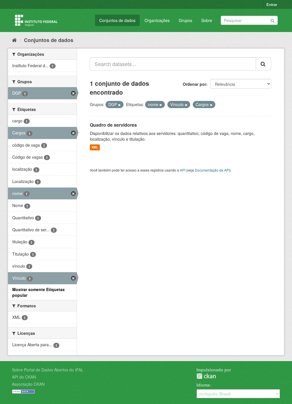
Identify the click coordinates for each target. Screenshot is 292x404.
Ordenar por (194, 84)
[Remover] (119, 104)
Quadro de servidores (113, 125)
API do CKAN (24, 377)
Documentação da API (212, 170)
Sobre (206, 20)
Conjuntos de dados (117, 20)
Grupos (185, 20)
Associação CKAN (28, 384)
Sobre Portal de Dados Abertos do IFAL (47, 370)
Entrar (271, 4)
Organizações (157, 20)
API (182, 170)
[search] (263, 63)
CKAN (206, 376)
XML (95, 147)
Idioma (203, 385)
